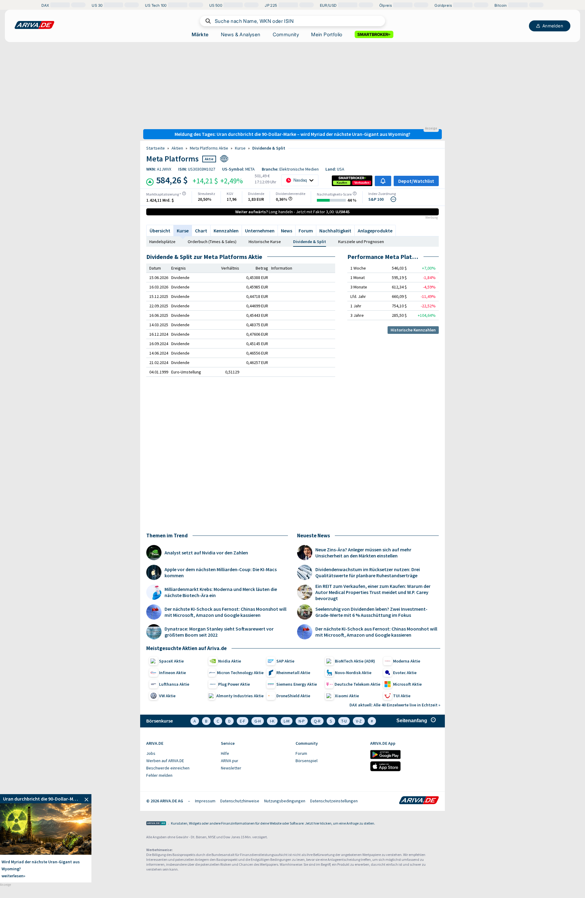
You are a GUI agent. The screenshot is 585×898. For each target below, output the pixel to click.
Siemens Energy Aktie (296, 684)
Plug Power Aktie (234, 684)
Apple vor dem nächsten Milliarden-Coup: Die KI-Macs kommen (221, 572)
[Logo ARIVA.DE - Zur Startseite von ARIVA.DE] (419, 801)
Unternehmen (260, 231)
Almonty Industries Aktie (240, 695)
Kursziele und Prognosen (361, 241)
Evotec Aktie (405, 672)
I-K (272, 721)
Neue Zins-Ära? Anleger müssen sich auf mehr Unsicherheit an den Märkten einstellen (363, 552)
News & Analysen (241, 34)
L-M (286, 721)
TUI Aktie (401, 695)
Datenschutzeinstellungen (334, 801)
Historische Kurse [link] (265, 241)
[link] (342, 183)
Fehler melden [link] (159, 775)
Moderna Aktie (406, 661)
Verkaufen (361, 182)
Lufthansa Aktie (174, 684)
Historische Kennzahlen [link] (413, 330)
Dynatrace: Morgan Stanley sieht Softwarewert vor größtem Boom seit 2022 (219, 632)
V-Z (359, 721)
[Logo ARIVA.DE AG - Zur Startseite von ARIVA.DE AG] (156, 823)
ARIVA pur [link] (229, 760)
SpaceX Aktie (171, 661)
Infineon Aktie (172, 672)
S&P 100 (376, 199)
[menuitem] (180, 753)
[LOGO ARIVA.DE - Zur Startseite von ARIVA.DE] (34, 25)
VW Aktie (167, 695)
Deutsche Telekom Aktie (357, 684)
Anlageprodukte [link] (375, 231)
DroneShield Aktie (293, 695)
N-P (302, 721)
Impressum (205, 801)
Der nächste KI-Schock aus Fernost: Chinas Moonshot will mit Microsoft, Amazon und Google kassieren (225, 612)
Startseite (155, 148)
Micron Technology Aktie (240, 672)
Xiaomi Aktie (347, 695)
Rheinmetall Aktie (293, 672)
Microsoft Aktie (407, 684)
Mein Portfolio (326, 34)
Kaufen (342, 182)
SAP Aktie (285, 661)
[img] (184, 193)
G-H (257, 721)
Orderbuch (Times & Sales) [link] (212, 241)
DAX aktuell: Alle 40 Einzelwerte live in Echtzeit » (394, 705)
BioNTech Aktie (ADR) (355, 661)
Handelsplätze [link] (162, 241)
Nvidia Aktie (229, 661)
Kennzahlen (226, 231)
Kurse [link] (240, 148)
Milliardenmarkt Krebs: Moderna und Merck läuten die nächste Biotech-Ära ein (221, 592)
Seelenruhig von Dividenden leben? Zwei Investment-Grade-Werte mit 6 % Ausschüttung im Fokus (371, 612)
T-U (344, 721)
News (286, 231)
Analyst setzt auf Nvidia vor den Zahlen (206, 553)
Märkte (200, 34)
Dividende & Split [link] (268, 148)
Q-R (317, 721)
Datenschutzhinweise (239, 801)
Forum (306, 231)
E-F (242, 721)
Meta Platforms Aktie (209, 148)
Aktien (177, 148)
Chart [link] (201, 231)
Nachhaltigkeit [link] (335, 231)
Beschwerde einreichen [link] (168, 768)
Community (286, 34)
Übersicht (160, 231)
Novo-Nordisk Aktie (353, 672)
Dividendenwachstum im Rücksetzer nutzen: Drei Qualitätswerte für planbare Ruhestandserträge (367, 572)
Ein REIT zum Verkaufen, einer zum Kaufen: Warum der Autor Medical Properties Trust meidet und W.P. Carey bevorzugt (373, 592)
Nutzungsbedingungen (284, 801)
